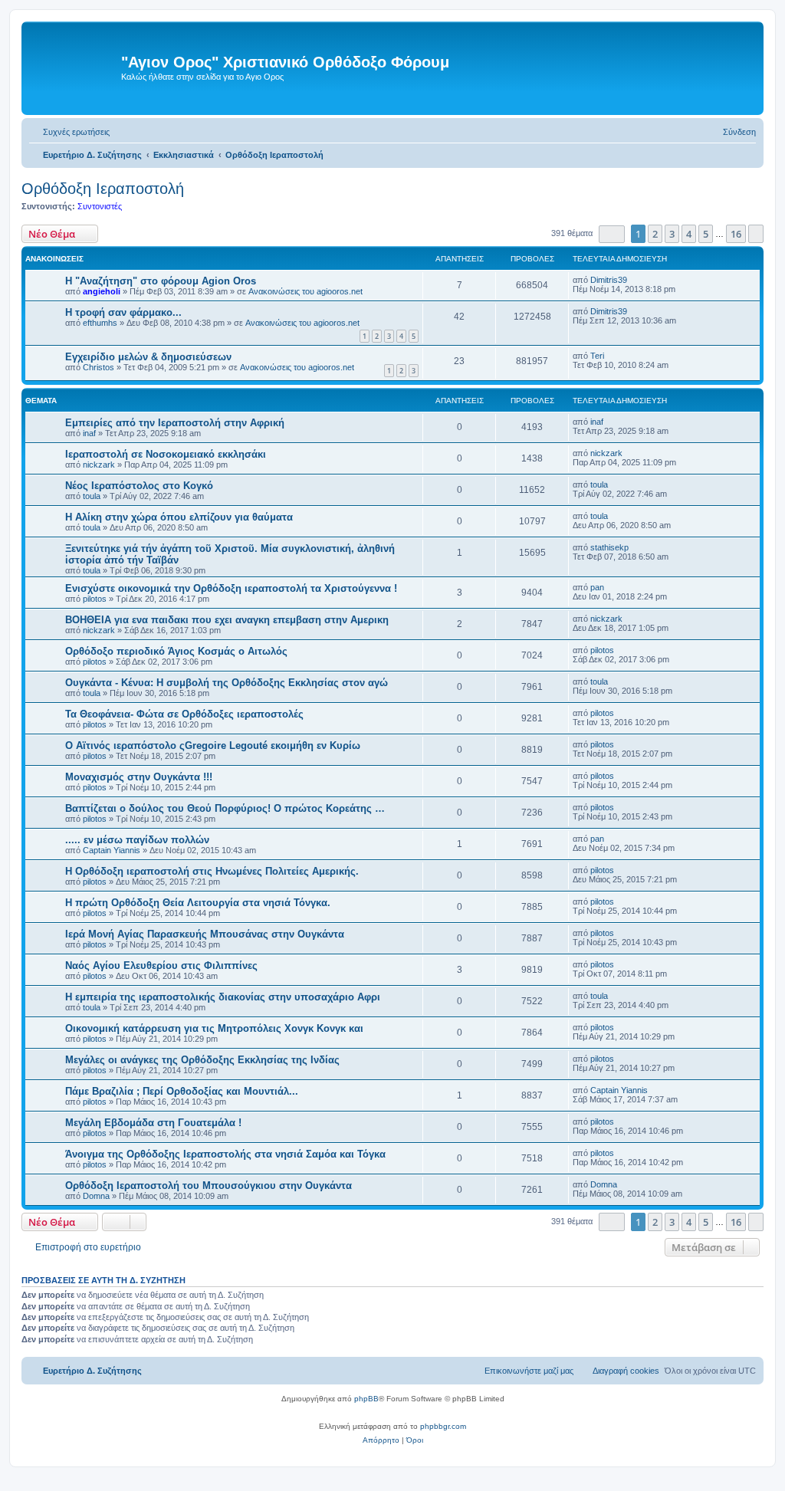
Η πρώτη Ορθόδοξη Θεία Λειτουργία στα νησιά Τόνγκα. (197, 902)
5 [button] (705, 234)
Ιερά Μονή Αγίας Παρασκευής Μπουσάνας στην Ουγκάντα (204, 934)
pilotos (95, 598)
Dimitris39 (608, 279)
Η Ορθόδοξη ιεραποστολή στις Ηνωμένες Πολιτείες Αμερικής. (212, 871)
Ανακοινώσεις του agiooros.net (305, 291)
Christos (98, 367)
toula (91, 496)
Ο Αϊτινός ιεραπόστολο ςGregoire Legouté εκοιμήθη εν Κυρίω (212, 745)
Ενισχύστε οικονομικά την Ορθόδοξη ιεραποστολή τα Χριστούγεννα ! (231, 588)
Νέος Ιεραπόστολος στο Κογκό (139, 485)
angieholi (101, 291)
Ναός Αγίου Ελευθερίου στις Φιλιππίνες (161, 965)
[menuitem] (69, 132)
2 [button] (655, 234)
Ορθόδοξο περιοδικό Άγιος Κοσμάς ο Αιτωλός (176, 651)
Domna (96, 1195)
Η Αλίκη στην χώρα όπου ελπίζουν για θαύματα (179, 517)
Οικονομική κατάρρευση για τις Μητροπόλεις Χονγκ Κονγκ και (214, 1028)
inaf (89, 433)
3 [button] (672, 234)
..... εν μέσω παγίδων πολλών (137, 840)
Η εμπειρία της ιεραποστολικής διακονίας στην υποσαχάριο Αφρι (222, 997)
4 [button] (688, 234)
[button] (612, 234)
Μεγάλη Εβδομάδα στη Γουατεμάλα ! (153, 1122)
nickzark (99, 464)
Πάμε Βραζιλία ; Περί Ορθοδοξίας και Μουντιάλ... (181, 1091)
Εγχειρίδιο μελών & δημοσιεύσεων (148, 357)
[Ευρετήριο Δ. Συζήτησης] (73, 68)
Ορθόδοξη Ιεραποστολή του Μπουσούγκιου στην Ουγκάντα (208, 1185)
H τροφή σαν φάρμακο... (123, 312)
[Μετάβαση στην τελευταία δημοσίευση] (634, 279)
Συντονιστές (99, 206)
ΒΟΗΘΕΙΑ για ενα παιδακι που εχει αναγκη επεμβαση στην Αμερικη (227, 620)
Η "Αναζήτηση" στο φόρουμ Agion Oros (160, 281)
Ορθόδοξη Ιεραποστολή (102, 188)
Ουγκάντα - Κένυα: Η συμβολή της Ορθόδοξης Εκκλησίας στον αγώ (226, 682)
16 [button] (736, 234)
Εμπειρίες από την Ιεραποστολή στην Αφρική (174, 423)
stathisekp (609, 547)
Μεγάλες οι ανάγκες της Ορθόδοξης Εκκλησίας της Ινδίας (202, 1060)
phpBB (366, 1398)
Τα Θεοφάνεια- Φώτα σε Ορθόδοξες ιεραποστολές (184, 714)
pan (597, 587)
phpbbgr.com (443, 1426)
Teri (597, 355)
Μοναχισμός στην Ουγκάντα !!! (138, 777)
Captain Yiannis (111, 850)
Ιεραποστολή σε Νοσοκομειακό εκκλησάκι (165, 454)
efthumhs (100, 322)
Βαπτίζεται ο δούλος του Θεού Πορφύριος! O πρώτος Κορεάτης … (225, 808)
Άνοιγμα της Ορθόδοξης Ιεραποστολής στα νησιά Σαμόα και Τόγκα (225, 1154)
